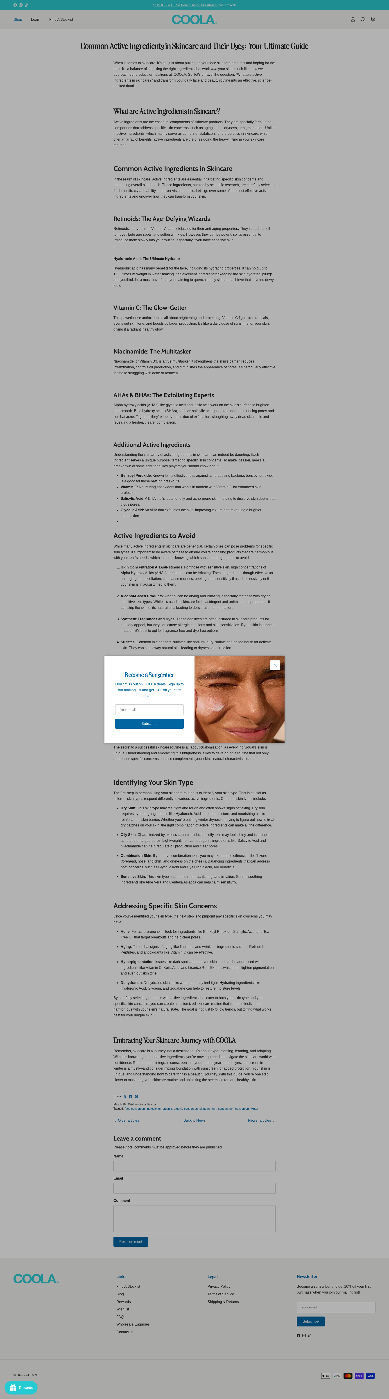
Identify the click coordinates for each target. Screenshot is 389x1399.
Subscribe (149, 724)
